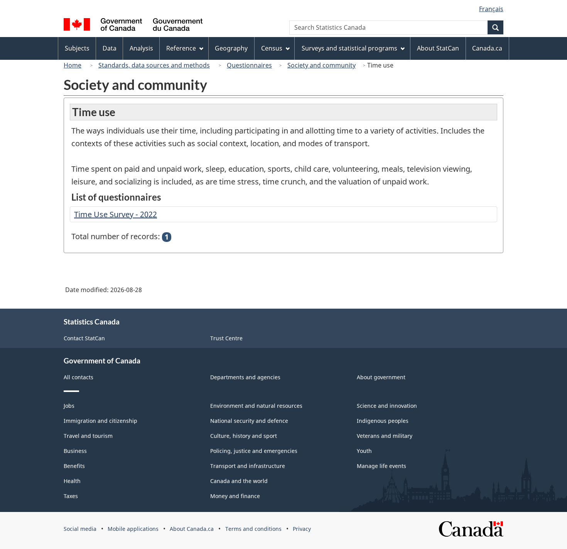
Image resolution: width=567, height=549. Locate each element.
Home (72, 65)
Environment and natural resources (256, 405)
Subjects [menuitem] (77, 48)
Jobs (69, 405)
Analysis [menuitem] (141, 48)
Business (75, 450)
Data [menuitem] (109, 48)
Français (491, 9)
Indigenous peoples (382, 420)
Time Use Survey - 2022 (115, 214)
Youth (364, 450)
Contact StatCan (84, 338)
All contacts (78, 377)
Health (72, 481)
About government (381, 377)
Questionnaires (249, 65)
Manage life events (381, 466)
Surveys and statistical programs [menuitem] (349, 48)
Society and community (321, 65)
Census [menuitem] (271, 48)
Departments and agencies (245, 377)
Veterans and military (384, 435)
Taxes (71, 496)
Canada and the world (239, 481)
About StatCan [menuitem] (438, 48)
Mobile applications (133, 528)
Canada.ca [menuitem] (487, 48)
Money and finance (235, 496)
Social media (80, 528)
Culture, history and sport (243, 435)
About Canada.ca (192, 528)
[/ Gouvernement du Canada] (133, 25)
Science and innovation (387, 405)
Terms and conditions (253, 528)
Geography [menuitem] (231, 48)
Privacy (302, 528)
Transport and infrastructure (247, 466)
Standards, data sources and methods (154, 65)
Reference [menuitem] (181, 48)
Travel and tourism (88, 435)
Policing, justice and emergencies (253, 450)
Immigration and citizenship (100, 420)
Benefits (74, 466)
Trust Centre (226, 338)
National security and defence (249, 420)
